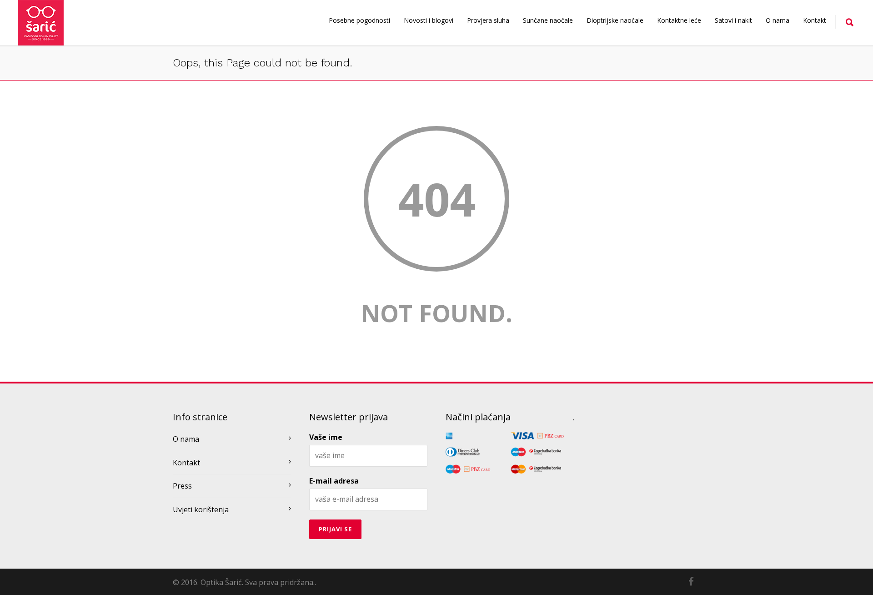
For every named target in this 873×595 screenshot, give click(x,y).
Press (182, 486)
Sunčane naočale (548, 20)
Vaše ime (325, 437)
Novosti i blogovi (428, 20)
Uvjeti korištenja (201, 509)
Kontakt (814, 20)
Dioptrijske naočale (615, 20)
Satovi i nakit (733, 20)
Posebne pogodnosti (359, 20)
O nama (777, 20)
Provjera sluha (488, 20)
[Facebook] (691, 581)
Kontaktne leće (679, 20)
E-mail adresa (334, 481)
